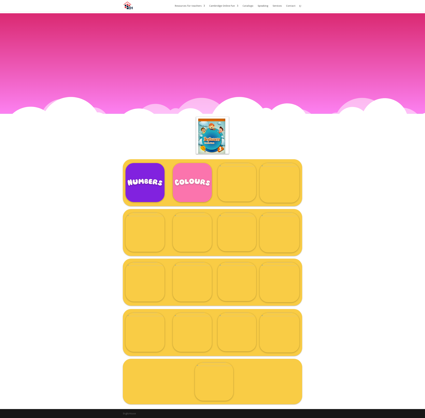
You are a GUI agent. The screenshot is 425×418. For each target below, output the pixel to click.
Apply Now (211, 88)
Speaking (263, 6)
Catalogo (248, 6)
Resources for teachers (188, 6)
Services (277, 6)
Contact (291, 6)
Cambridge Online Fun (222, 6)
